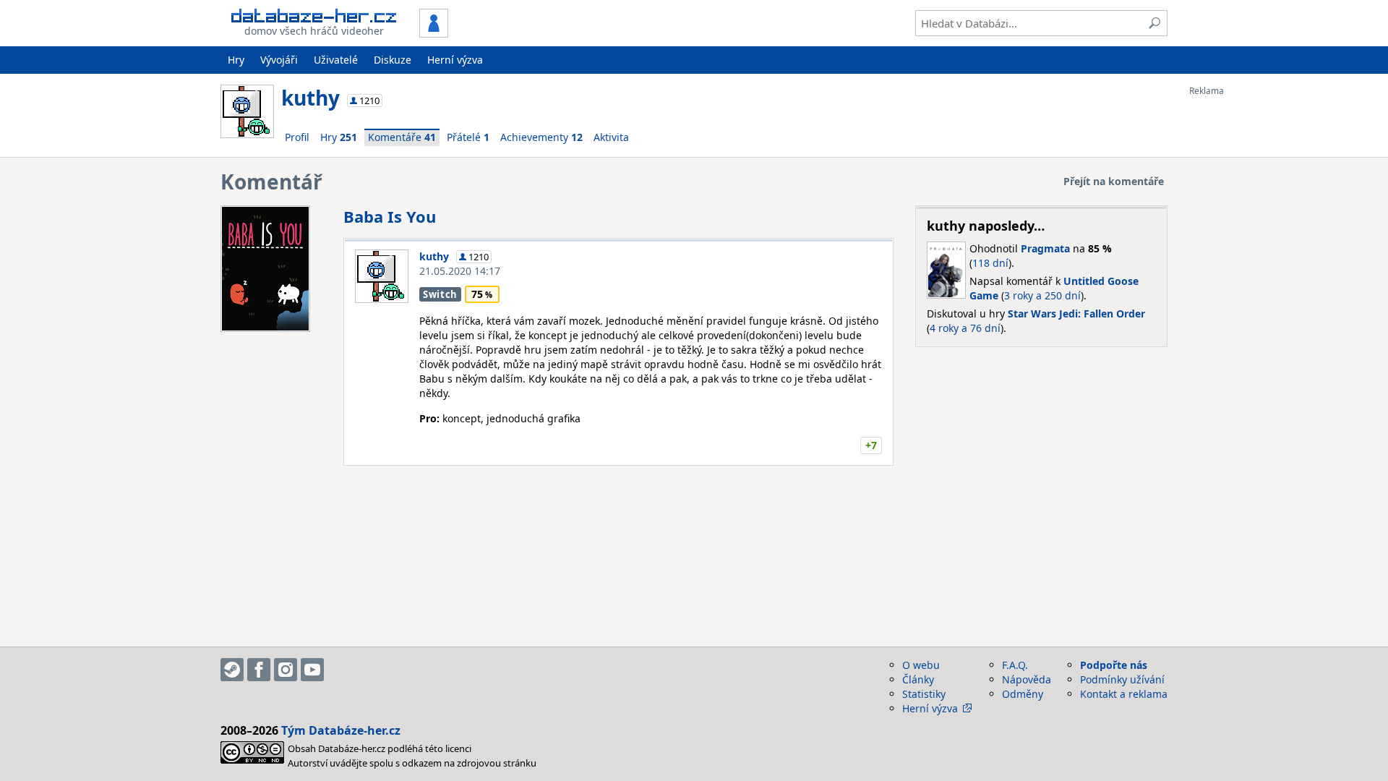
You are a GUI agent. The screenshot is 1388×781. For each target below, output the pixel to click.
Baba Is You (389, 216)
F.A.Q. (1015, 665)
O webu (921, 665)
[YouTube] (312, 669)
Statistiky (924, 694)
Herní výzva (455, 60)
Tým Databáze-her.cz (340, 730)
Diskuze (392, 60)
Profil (297, 137)
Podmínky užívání (1122, 679)
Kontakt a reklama (1124, 694)
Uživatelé (336, 60)
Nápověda (1026, 679)
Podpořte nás (1113, 665)
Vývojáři (279, 60)
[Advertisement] (1247, 313)
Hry (236, 60)
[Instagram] (285, 669)
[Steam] (232, 669)
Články (918, 679)
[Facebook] (258, 669)
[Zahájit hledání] (1154, 23)
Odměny (1022, 694)
